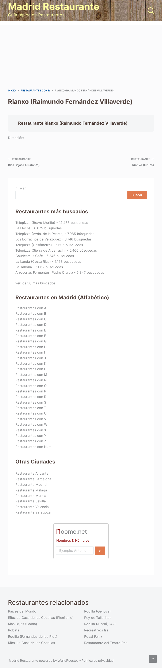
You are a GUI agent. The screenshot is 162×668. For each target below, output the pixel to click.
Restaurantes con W (31, 424)
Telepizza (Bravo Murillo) (35, 222)
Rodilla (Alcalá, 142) (100, 624)
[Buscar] (151, 10)
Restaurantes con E (30, 330)
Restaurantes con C (31, 319)
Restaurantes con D (31, 324)
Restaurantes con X (30, 430)
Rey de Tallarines (97, 617)
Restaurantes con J (30, 358)
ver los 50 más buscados (35, 283)
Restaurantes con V (30, 419)
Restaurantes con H (31, 347)
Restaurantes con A (30, 308)
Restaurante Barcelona (33, 479)
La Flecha (23, 228)
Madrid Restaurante (53, 6)
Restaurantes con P (30, 391)
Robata (13, 630)
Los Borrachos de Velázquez (38, 239)
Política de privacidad (97, 661)
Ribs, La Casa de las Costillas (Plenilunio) (41, 617)
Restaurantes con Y (30, 435)
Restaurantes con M (31, 374)
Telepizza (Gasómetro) (33, 245)
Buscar (20, 188)
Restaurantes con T (30, 408)
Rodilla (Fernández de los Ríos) (32, 636)
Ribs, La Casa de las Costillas (31, 643)
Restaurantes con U (31, 413)
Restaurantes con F (30, 336)
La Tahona (23, 267)
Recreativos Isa (96, 630)
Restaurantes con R (30, 397)
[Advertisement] (81, 56)
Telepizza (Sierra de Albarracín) (40, 250)
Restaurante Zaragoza (33, 512)
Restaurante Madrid (31, 484)
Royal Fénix (93, 636)
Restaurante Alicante (31, 473)
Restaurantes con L (30, 369)
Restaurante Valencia (32, 507)
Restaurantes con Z (30, 441)
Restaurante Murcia (30, 496)
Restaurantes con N (31, 380)
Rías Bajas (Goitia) (22, 624)
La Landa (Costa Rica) (33, 261)
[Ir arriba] (153, 659)
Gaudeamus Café (29, 256)
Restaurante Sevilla (30, 501)
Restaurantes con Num (33, 447)
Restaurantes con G (31, 341)
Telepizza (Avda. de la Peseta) (39, 234)
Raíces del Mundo (22, 611)
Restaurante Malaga (31, 490)
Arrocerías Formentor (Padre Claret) (44, 272)
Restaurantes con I (30, 352)
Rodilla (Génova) (97, 611)
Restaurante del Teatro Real (106, 643)
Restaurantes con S (30, 402)
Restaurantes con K (30, 363)
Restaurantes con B (30, 313)
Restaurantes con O (31, 386)
